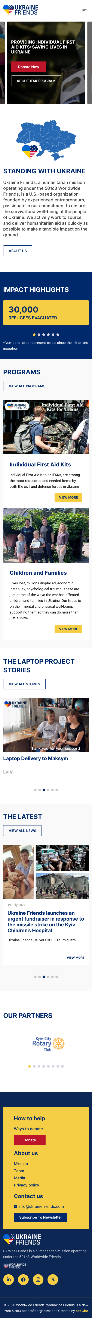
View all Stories (24, 684)
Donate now (28, 67)
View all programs (27, 386)
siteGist (82, 1311)
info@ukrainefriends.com (40, 1206)
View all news (22, 830)
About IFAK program (36, 81)
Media (19, 1178)
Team (19, 1171)
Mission (21, 1163)
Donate (30, 1140)
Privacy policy (26, 1185)
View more (68, 497)
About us (18, 251)
